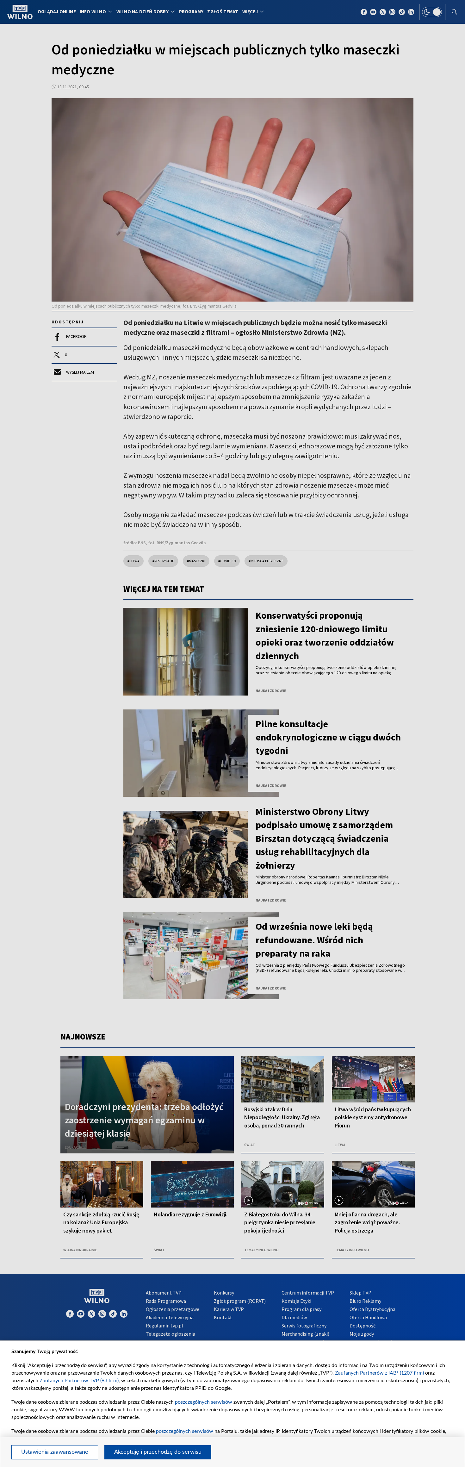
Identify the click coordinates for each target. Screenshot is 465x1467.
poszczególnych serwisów (203, 1402)
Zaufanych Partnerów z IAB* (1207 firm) (379, 1373)
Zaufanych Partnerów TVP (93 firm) (79, 1380)
